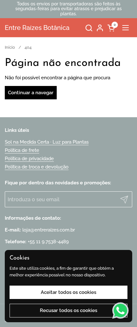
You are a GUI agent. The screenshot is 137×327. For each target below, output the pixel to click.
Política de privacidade (29, 158)
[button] (89, 28)
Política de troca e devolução (36, 167)
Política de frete (22, 150)
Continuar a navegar (31, 93)
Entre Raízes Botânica (37, 28)
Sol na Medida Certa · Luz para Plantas (47, 142)
